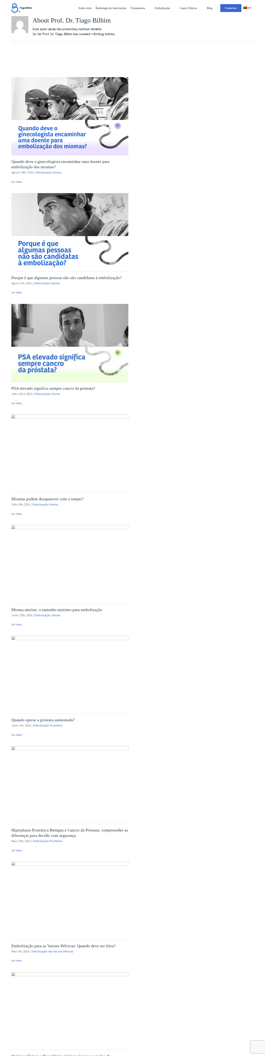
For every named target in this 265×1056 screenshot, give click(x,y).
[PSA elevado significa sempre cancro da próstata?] (69, 343)
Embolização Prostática (47, 725)
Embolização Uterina (48, 172)
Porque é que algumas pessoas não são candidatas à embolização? (66, 277)
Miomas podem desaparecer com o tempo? (47, 499)
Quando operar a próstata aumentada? (43, 720)
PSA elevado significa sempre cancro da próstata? (53, 388)
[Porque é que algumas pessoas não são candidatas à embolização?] (69, 232)
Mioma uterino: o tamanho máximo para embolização (56, 609)
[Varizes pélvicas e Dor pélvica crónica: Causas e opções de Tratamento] (69, 1011)
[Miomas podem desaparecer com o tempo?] (69, 454)
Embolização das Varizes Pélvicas (52, 951)
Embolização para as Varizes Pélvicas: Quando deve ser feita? (63, 946)
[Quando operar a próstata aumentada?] (69, 675)
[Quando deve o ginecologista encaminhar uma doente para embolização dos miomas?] (69, 116)
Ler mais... (17, 182)
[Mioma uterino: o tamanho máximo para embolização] (69, 564)
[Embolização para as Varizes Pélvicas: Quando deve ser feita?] (69, 900)
